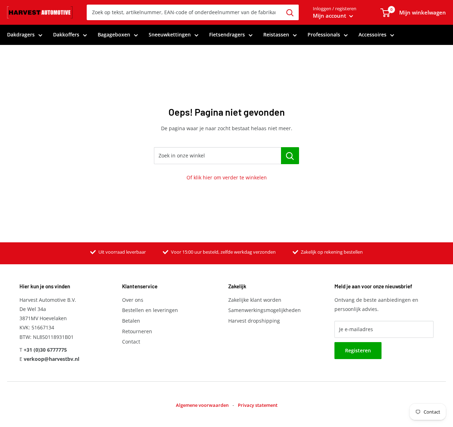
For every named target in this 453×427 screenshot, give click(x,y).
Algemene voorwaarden (202, 405)
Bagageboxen (114, 34)
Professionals (324, 34)
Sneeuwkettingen (170, 34)
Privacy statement (257, 405)
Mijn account (330, 15)
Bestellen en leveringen (150, 310)
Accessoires (372, 34)
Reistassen (276, 34)
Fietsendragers (227, 34)
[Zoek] (290, 12)
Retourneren (137, 331)
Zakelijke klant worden (254, 299)
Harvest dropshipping (254, 320)
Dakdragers (21, 34)
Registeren (358, 350)
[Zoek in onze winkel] (290, 155)
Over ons (132, 299)
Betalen (131, 320)
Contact (131, 341)
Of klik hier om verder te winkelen (227, 177)
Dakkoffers (66, 34)
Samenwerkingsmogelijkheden (264, 310)
